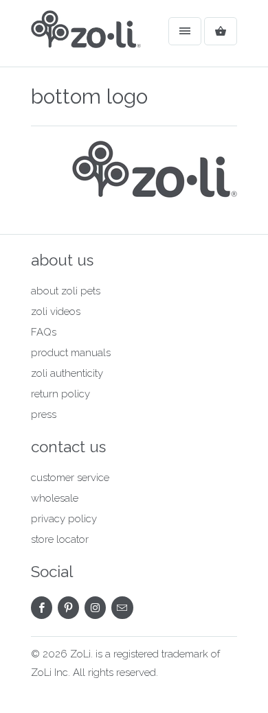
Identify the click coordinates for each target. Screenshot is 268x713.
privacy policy (64, 519)
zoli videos (55, 311)
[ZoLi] (86, 38)
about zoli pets (65, 291)
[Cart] (220, 31)
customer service (70, 477)
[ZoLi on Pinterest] (68, 607)
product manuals (71, 353)
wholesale (54, 498)
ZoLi (80, 654)
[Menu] (184, 31)
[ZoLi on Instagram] (95, 607)
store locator (60, 539)
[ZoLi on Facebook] (41, 607)
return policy (60, 394)
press (43, 414)
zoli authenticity (67, 373)
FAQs (43, 332)
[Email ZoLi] (122, 607)
